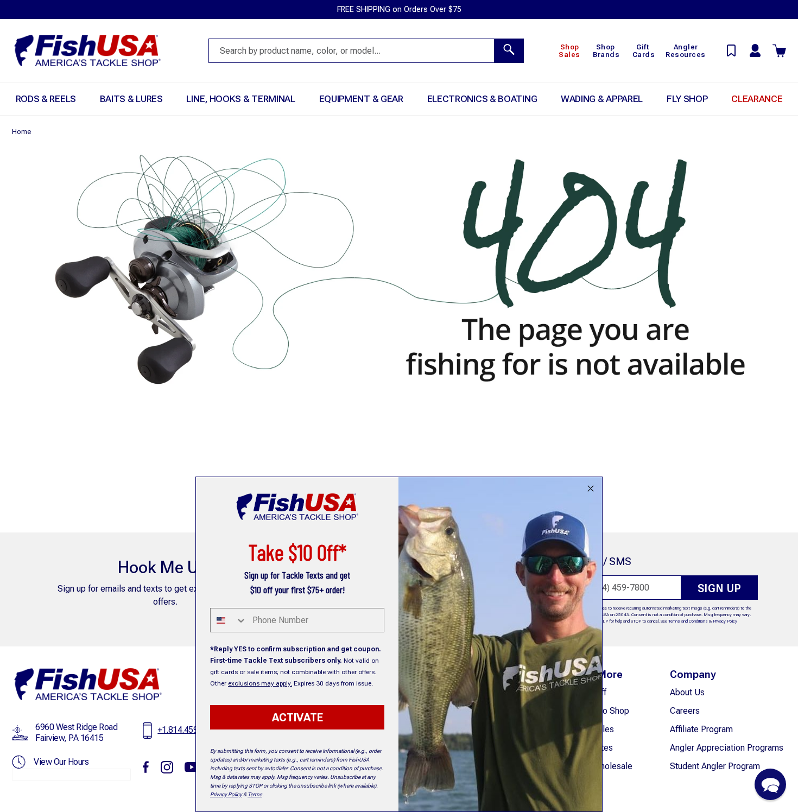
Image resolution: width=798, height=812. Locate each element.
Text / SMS (605, 561)
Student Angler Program (715, 766)
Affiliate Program (701, 729)
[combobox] (229, 620)
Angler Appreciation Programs (726, 748)
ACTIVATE (297, 717)
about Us (687, 692)
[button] (770, 784)
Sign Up (720, 588)
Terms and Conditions (688, 621)
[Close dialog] (590, 488)
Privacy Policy (725, 621)
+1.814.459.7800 (187, 730)
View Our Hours (61, 762)
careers (685, 711)
